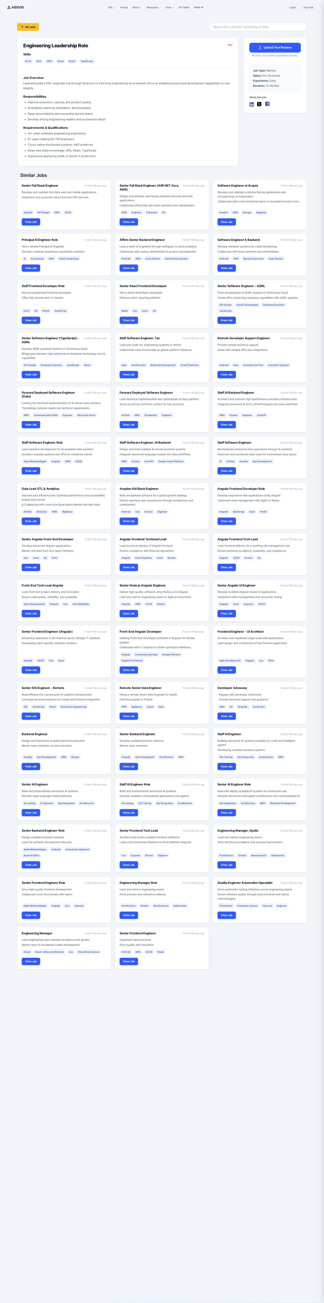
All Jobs (30, 27)
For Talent (184, 7)
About (135, 7)
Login (293, 7)
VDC (110, 7)
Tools (168, 7)
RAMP (197, 7)
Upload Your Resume (278, 47)
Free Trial (308, 7)
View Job (31, 221)
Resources (152, 7)
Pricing (124, 7)
